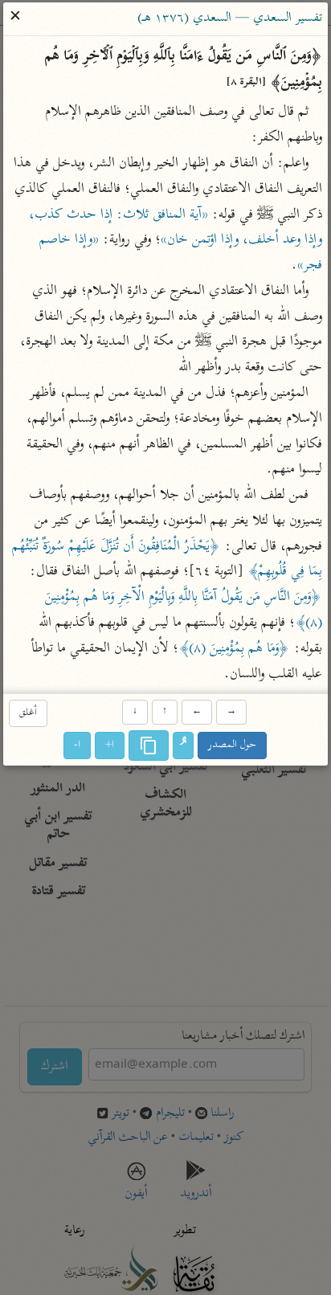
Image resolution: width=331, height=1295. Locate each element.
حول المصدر (233, 745)
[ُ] (184, 745)
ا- (78, 745)
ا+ (110, 745)
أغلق (28, 713)
